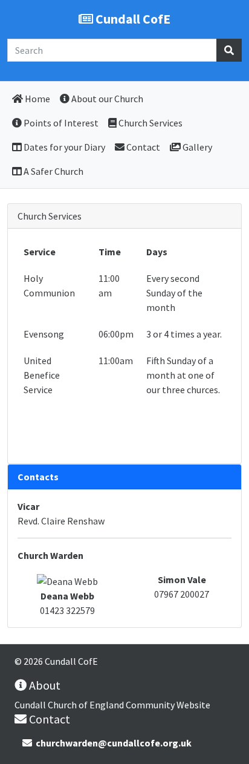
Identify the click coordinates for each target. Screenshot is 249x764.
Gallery (196, 147)
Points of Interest (60, 123)
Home (36, 99)
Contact (142, 147)
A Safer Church (52, 171)
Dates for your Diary (63, 147)
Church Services (150, 123)
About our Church (106, 99)
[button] (229, 50)
